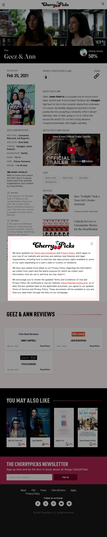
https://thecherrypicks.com (74, 283)
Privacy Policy (68, 253)
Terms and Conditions (45, 253)
